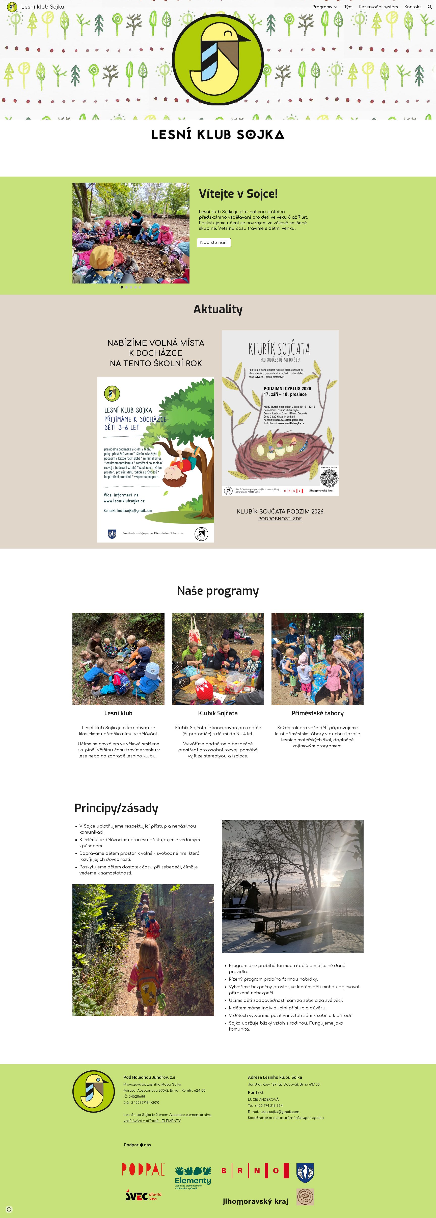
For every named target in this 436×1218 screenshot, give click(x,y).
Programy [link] (322, 7)
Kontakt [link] (412, 7)
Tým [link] (348, 7)
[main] (255, 194)
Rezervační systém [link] (378, 7)
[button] (430, 7)
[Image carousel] (130, 236)
